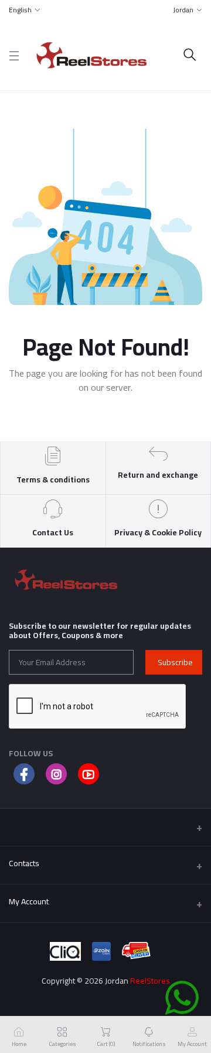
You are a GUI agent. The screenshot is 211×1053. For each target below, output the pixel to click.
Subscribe (175, 662)
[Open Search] (190, 55)
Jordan (183, 9)
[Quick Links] (105, 827)
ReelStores (150, 980)
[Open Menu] (14, 55)
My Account (29, 901)
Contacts (24, 863)
